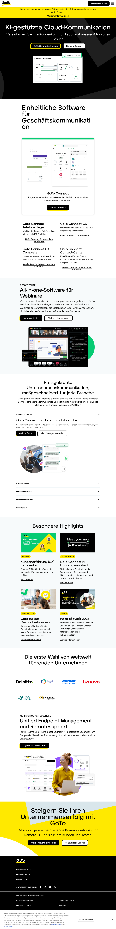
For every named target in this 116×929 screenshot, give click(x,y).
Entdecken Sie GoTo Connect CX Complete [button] (39, 265)
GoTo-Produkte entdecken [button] (43, 842)
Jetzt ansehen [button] (27, 579)
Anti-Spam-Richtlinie (23, 905)
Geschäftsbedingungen (24, 900)
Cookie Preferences (86, 919)
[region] (58, 919)
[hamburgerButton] (112, 3)
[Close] (112, 919)
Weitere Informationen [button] (58, 16)
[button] (58, 413)
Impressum (63, 905)
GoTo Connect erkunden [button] (46, 46)
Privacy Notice (56, 924)
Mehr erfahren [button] (26, 433)
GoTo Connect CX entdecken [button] (74, 235)
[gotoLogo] (6, 3)
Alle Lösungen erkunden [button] (52, 433)
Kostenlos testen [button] (31, 318)
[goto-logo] (58, 861)
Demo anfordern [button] (74, 46)
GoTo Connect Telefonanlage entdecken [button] (39, 240)
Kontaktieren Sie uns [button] (75, 842)
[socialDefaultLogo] (40, 887)
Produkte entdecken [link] (99, 3)
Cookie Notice (8, 927)
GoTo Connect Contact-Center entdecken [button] (77, 268)
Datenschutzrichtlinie (66, 900)
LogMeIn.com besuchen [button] (34, 745)
